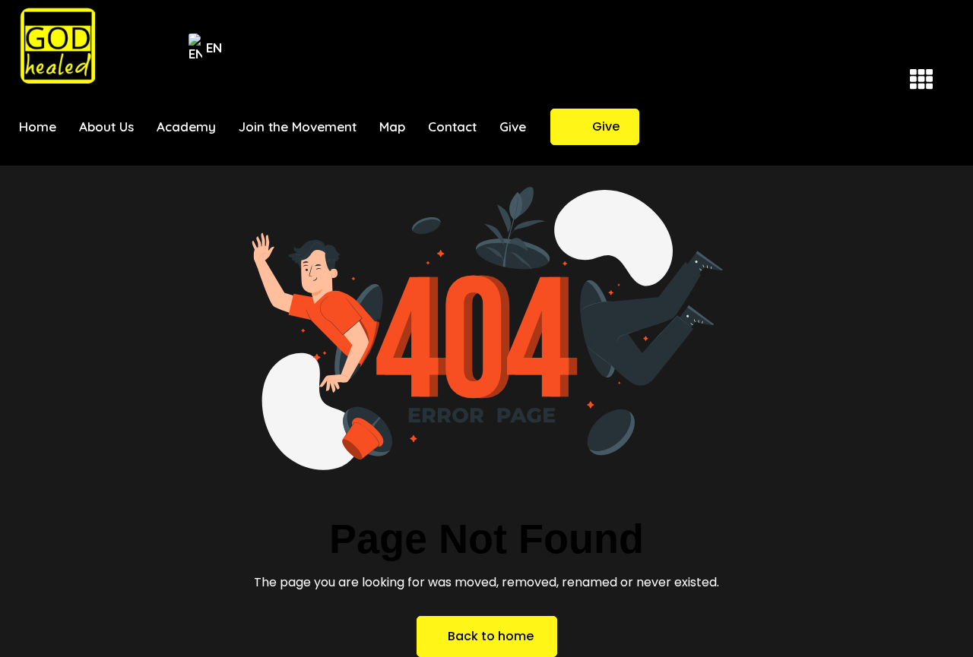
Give (606, 126)
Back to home (491, 636)
